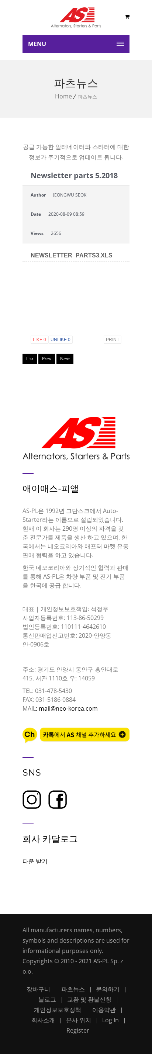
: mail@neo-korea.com (67, 708)
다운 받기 (35, 861)
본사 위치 (78, 1020)
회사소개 (43, 1020)
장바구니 (38, 989)
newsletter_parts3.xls (72, 255)
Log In (110, 1020)
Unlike (60, 339)
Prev (46, 359)
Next (65, 359)
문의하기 (108, 989)
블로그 (47, 999)
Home (63, 96)
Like (39, 339)
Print (112, 339)
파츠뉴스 (73, 989)
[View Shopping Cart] (127, 16)
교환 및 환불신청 (89, 999)
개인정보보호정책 (57, 1010)
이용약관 (104, 1010)
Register (77, 1030)
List (29, 359)
